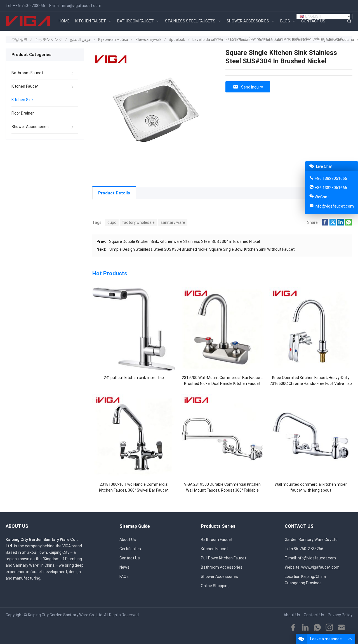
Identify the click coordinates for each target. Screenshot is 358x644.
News (124, 567)
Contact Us (129, 558)
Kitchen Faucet (25, 86)
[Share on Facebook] (325, 224)
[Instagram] (329, 627)
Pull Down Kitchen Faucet (223, 558)
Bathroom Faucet (27, 73)
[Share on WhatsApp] (348, 224)
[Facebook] (293, 627)
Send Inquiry (252, 87)
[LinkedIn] (305, 627)
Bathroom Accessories (221, 567)
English (312, 16)
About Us (127, 539)
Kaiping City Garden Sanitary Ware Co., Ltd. (65, 615)
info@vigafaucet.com (81, 5)
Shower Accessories (30, 126)
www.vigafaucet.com (320, 567)
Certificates (130, 549)
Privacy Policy (340, 615)
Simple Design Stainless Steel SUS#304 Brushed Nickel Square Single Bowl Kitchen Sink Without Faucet (202, 249)
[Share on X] (333, 224)
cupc (111, 222)
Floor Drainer (22, 113)
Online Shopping (215, 585)
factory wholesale (138, 222)
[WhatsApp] (317, 627)
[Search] (349, 21)
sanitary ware (173, 222)
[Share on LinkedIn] (341, 224)
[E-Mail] (341, 627)
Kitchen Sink (22, 99)
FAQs (124, 576)
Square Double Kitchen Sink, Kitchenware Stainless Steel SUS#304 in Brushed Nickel (184, 241)
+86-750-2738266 (29, 5)
